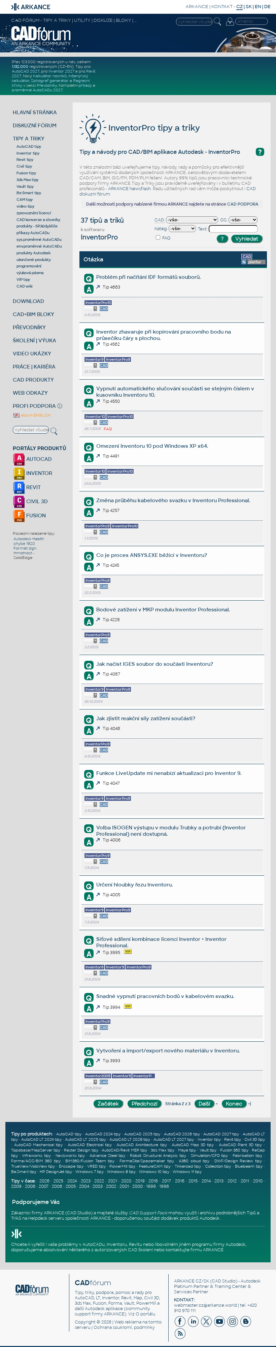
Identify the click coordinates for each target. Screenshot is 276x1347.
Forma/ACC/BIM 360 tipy (36, 1161)
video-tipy (25, 206)
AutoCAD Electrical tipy (90, 1144)
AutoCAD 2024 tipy (103, 1134)
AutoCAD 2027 (25, 71)
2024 (72, 1181)
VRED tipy (96, 1166)
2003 (98, 1186)
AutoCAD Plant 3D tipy (240, 1144)
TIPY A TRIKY (28, 138)
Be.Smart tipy (28, 192)
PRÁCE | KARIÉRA (34, 366)
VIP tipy (23, 279)
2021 (112, 1181)
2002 (111, 1186)
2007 (43, 1186)
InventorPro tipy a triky (153, 128)
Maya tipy (187, 1150)
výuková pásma (30, 272)
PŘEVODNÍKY (29, 327)
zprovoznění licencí (33, 213)
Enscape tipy (71, 1166)
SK (249, 6)
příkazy (85, 85)
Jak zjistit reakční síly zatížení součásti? (145, 718)
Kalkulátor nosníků (50, 76)
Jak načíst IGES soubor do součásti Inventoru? (154, 664)
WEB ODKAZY (30, 393)
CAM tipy (24, 199)
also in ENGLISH (35, 415)
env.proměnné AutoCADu (39, 246)
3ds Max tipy (27, 179)
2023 (86, 1181)
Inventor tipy (27, 153)
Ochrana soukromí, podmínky (124, 1327)
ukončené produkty (33, 259)
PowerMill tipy (122, 1166)
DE (267, 6)
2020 (126, 1181)
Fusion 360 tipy (234, 1150)
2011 (245, 1181)
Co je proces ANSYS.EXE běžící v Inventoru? (151, 555)
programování (28, 266)
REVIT (33, 487)
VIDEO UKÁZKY (32, 353)
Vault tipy (25, 186)
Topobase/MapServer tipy (35, 1150)
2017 (166, 1181)
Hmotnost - (23, 553)
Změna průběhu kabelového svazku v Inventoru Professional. (173, 500)
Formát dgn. (25, 548)
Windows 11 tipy (187, 1171)
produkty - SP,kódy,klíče (37, 226)
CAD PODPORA (242, 204)
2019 (140, 1181)
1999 (151, 1186)
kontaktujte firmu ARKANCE (194, 1250)
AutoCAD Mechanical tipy (38, 1144)
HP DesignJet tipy (56, 1171)
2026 (44, 1181)
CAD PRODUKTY (33, 380)
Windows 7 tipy (89, 1171)
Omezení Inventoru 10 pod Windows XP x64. (152, 446)
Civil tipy (24, 166)
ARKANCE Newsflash (129, 188)
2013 (218, 1181)
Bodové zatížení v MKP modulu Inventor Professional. (163, 609)
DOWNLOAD (28, 301)
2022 (99, 1181)
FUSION (35, 515)
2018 (153, 1181)
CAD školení (140, 1250)
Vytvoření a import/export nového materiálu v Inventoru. (168, 1050)
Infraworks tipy (36, 1155)
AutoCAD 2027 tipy (221, 1134)
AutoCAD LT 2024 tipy (41, 1139)
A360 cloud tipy (194, 1161)
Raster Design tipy (81, 1150)
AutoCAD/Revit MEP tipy (124, 1150)
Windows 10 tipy (154, 1171)
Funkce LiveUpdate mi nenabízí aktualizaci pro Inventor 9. (168, 773)
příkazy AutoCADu (32, 232)
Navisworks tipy (70, 1155)
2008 (30, 1186)
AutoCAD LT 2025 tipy (85, 1139)
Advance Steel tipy (108, 1155)
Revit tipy (24, 159)
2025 (58, 1181)
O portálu (145, 1314)
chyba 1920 (24, 543)
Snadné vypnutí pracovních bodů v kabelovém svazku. (165, 996)
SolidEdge (22, 557)
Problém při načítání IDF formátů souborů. (148, 277)
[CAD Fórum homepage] (41, 44)
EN (258, 6)
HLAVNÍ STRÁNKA (35, 112)
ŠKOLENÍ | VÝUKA (34, 340)
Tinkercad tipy (188, 1166)
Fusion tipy (26, 173)
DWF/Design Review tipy (238, 1161)
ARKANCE (196, 6)
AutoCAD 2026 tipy (182, 1134)
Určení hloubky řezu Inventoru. (134, 884)
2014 (206, 1181)
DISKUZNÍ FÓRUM (35, 125)
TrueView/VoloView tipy (33, 1166)
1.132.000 (20, 66)
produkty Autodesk (33, 253)
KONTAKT (222, 6)
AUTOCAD (38, 459)
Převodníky (47, 85)
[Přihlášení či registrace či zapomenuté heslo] (230, 25)
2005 (71, 1186)
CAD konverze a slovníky (38, 219)
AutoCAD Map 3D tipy (193, 1144)
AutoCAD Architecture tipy (141, 1144)
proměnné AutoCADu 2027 (37, 90)
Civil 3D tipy (254, 1139)
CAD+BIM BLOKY (33, 314)
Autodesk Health (28, 538)
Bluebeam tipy (249, 1166)
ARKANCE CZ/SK (191, 1281)
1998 (164, 1186)
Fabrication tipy (247, 1155)
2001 (124, 1186)
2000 (137, 1186)
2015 (193, 1181)
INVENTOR (38, 473)
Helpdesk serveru (46, 1218)
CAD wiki (24, 286)
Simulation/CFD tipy (209, 1155)
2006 (57, 1186)
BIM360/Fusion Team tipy (89, 1161)
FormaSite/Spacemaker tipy (146, 1161)
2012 (232, 1181)
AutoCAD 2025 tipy (142, 1134)
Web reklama (127, 1322)
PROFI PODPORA (34, 406)
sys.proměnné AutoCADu (39, 239)
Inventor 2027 (61, 71)
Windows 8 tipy (121, 1171)
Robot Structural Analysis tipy (158, 1155)
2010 (258, 1181)
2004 (84, 1186)
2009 (16, 1186)
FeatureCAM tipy (155, 1166)
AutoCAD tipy (28, 146)
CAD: (159, 220)
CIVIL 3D (36, 501)
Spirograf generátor (50, 80)
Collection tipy (218, 1166)
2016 (179, 1181)
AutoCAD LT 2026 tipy (129, 1139)
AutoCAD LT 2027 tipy (173, 1139)
